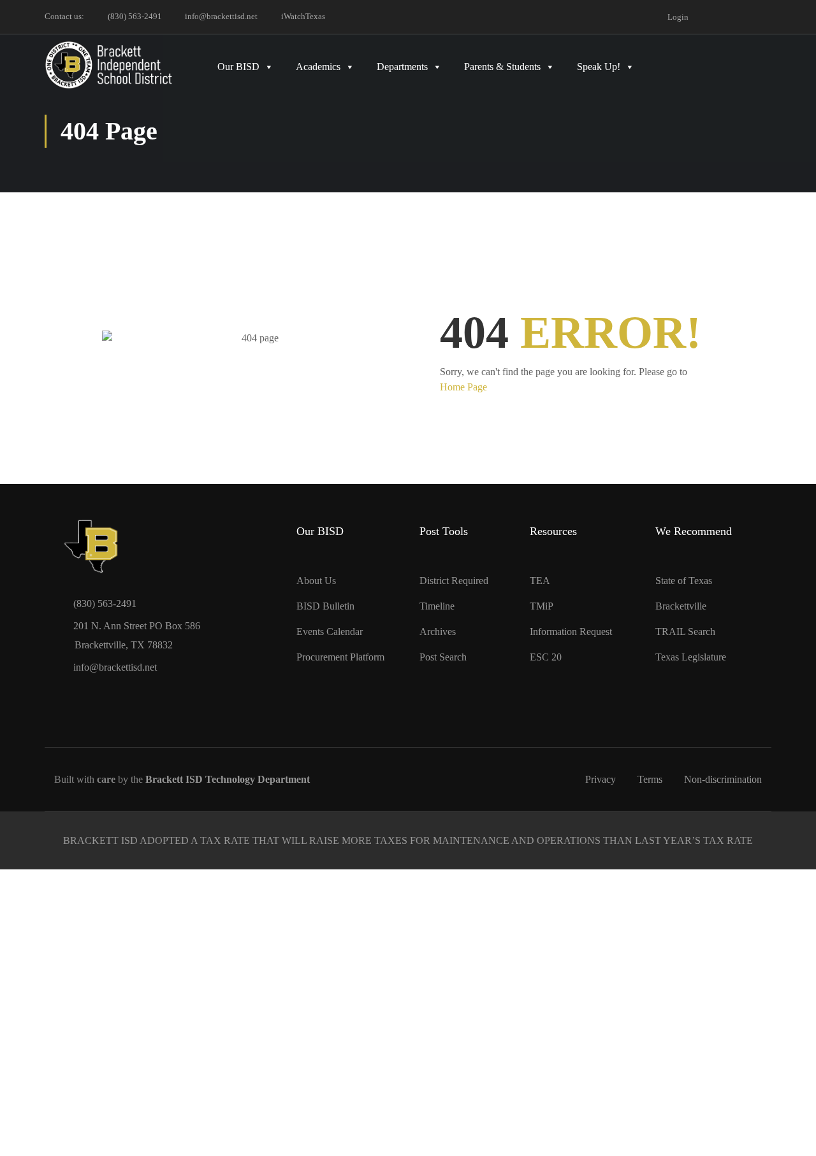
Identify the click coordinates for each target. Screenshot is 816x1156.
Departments (402, 66)
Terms (650, 779)
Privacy (600, 779)
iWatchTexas (303, 16)
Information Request (571, 631)
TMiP (541, 606)
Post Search (443, 657)
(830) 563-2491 (135, 16)
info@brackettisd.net (221, 16)
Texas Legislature (690, 657)
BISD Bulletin (325, 606)
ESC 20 (546, 657)
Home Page (463, 387)
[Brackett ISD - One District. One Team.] (108, 65)
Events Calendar (329, 631)
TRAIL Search (685, 631)
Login (677, 17)
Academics (318, 66)
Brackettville (680, 606)
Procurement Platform (340, 657)
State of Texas (683, 580)
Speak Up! (598, 66)
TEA (540, 580)
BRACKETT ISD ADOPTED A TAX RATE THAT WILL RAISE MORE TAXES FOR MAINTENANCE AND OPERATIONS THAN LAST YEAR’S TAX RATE (408, 840)
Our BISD (238, 66)
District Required (453, 580)
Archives (437, 631)
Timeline (437, 606)
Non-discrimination (723, 779)
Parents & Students (502, 66)
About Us (316, 580)
